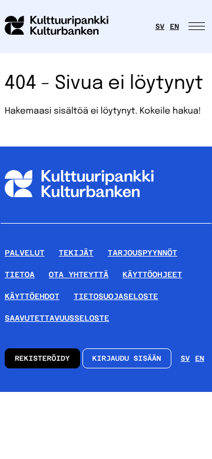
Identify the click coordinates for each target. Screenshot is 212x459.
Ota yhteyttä (78, 274)
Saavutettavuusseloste (57, 318)
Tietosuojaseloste (116, 296)
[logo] (63, 26)
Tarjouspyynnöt (142, 252)
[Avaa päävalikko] (197, 26)
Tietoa (20, 274)
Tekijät (76, 252)
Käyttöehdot (32, 296)
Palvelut (25, 252)
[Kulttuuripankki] (79, 218)
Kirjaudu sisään (126, 358)
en (174, 26)
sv (160, 26)
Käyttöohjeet (152, 274)
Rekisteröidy (42, 358)
